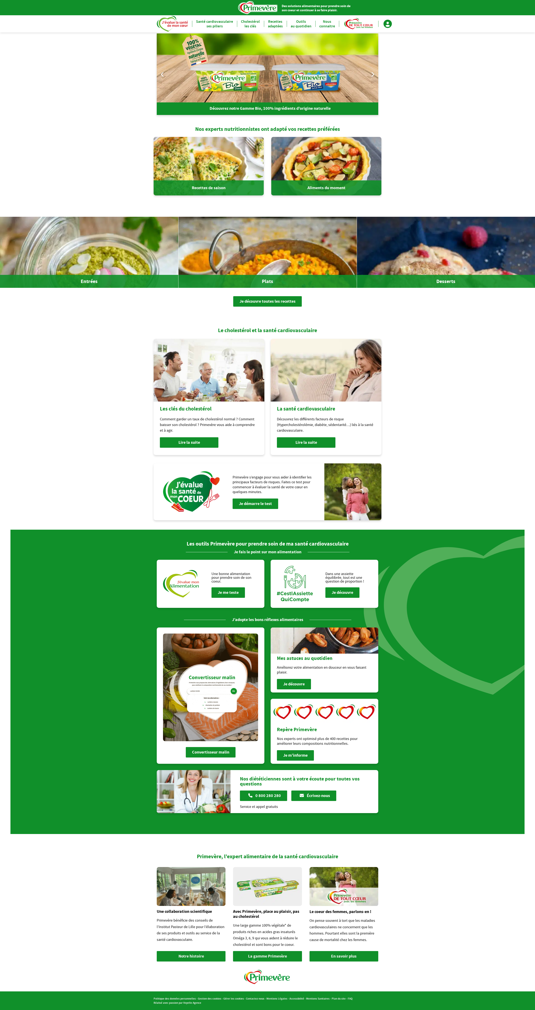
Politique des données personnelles (175, 998)
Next (372, 74)
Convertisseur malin (210, 752)
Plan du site (339, 998)
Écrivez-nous (318, 795)
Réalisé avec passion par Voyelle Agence (177, 1003)
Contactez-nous (255, 998)
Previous (162, 74)
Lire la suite (189, 442)
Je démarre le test (255, 503)
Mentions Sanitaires (318, 998)
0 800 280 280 (268, 795)
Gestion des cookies (209, 998)
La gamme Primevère (267, 956)
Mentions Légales (276, 998)
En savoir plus (344, 956)
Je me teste (228, 592)
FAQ (350, 998)
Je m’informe (295, 755)
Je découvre (342, 592)
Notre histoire (191, 956)
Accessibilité (296, 998)
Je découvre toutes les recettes (267, 301)
